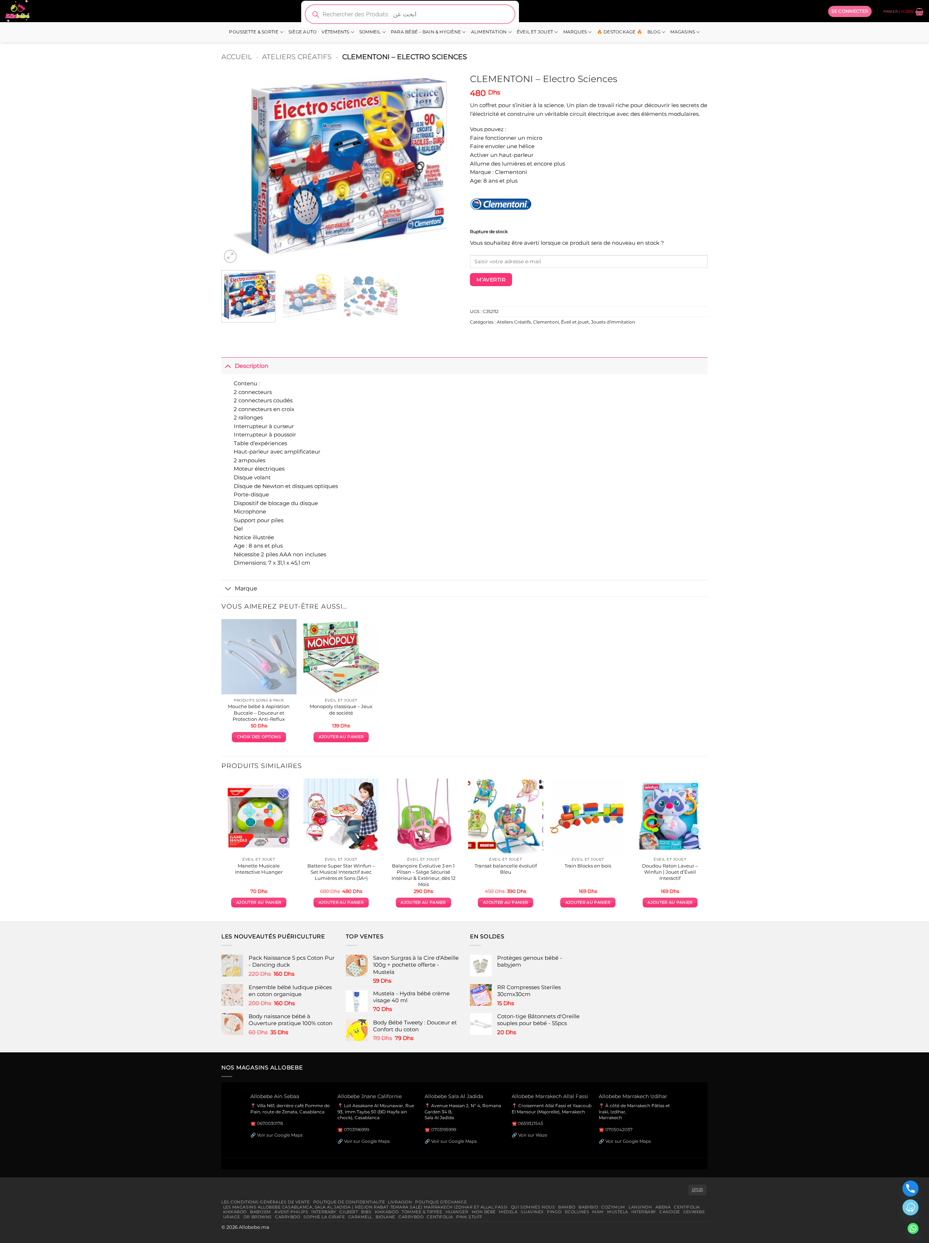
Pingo (554, 1211)
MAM (598, 1211)
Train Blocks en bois (588, 866)
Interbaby (323, 1211)
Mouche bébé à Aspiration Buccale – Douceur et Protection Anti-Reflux (259, 712)
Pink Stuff (469, 1216)
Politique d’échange (441, 1202)
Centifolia (687, 1207)
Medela (508, 1211)
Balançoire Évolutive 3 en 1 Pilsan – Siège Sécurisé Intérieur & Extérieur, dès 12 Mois (423, 875)
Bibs (366, 1211)
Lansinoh (640, 1207)
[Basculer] (227, 365)
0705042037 (619, 1129)
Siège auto (302, 31)
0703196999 (356, 1129)
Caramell (360, 1216)
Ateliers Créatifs (297, 56)
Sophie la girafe (324, 1216)
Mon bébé (484, 1211)
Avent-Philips (291, 1211)
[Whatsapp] (913, 1228)
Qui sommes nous (533, 1207)
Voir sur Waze (532, 1135)
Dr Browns (257, 1216)
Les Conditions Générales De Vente (265, 1202)
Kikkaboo (235, 1211)
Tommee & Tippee (422, 1211)
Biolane (385, 1216)
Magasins (682, 31)
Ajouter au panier (341, 737)
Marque (246, 588)
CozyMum (613, 1207)
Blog (653, 31)
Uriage (231, 1216)
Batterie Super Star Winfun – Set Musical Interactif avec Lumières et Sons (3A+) (341, 872)
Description (252, 365)
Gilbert (348, 1211)
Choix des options (259, 737)
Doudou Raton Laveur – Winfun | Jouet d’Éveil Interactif (670, 872)
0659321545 (530, 1123)
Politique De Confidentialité (349, 1202)
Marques (575, 31)
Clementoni (546, 322)
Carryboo (287, 1216)
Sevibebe (694, 1211)
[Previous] (235, 167)
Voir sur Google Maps (280, 1135)
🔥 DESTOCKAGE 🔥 (619, 31)
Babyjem (260, 1211)
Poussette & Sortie (253, 31)
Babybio (588, 1207)
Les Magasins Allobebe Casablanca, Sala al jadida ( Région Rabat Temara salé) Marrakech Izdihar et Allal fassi (365, 1207)
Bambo (566, 1207)
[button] (850, 11)
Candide (669, 1211)
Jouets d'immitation (613, 322)
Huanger (457, 1211)
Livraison (400, 1202)
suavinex (532, 1211)
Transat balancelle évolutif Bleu (506, 869)
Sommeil (370, 31)
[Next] (445, 167)
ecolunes (577, 1211)
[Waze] (910, 1207)
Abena (663, 1207)
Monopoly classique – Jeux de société (341, 709)
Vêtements (335, 31)
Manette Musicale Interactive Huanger (259, 869)
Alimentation (489, 31)
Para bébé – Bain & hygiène (426, 31)
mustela (617, 1211)
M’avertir (491, 279)
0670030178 (270, 1123)
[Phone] (910, 1189)
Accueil (236, 56)
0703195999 (443, 1129)
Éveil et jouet (535, 31)
